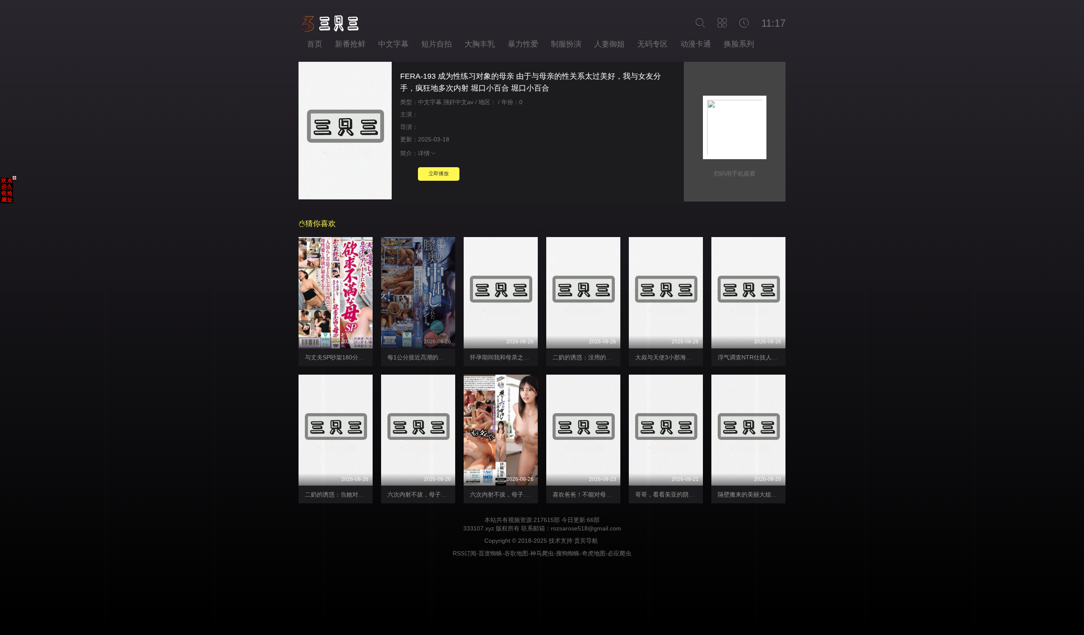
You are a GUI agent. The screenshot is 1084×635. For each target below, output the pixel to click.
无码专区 (652, 44)
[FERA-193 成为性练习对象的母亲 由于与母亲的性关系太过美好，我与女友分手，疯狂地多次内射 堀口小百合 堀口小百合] (345, 132)
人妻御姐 (609, 44)
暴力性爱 (523, 44)
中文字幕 (393, 44)
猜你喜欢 (320, 223)
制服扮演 (566, 44)
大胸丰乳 (480, 44)
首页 (314, 44)
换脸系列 (739, 44)
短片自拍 (436, 44)
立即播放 (439, 174)
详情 (424, 153)
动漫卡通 (695, 44)
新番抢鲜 (350, 44)
